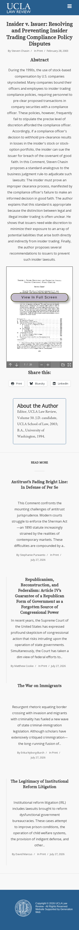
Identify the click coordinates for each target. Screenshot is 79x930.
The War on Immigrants (40, 685)
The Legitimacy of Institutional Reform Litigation (39, 784)
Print (40, 51)
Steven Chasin (20, 51)
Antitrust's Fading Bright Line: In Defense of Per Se (39, 485)
